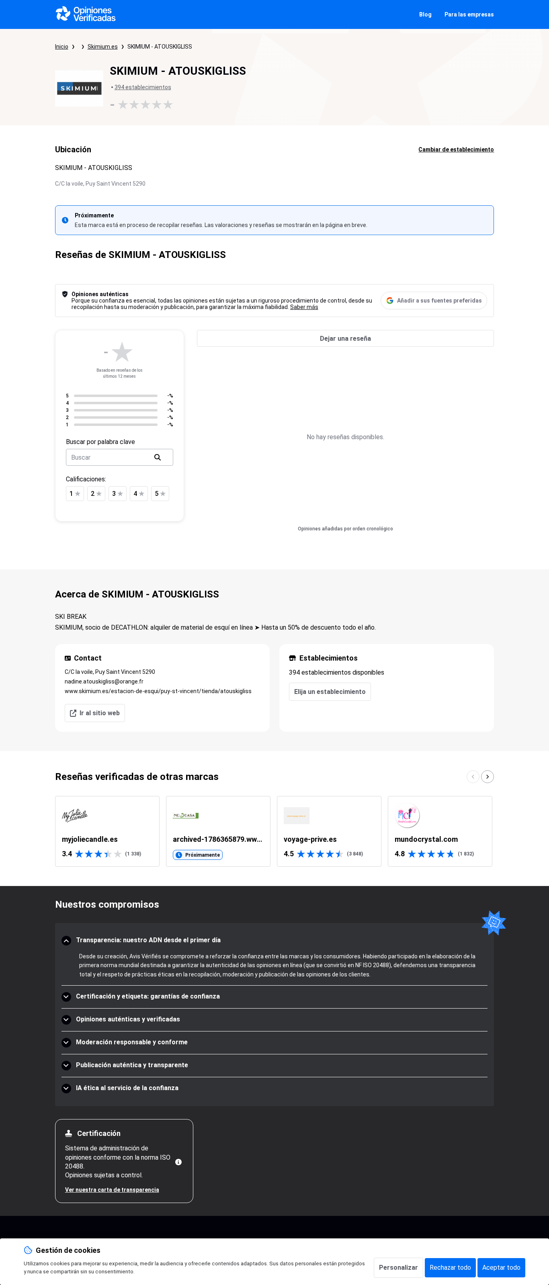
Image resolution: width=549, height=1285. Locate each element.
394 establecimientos (143, 87)
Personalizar (398, 1267)
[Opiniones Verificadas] (85, 14)
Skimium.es (103, 46)
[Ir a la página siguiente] (487, 776)
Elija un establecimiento (330, 692)
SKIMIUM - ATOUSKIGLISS (159, 46)
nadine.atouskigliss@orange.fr (104, 681)
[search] (157, 457)
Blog (425, 14)
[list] (274, 831)
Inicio (61, 46)
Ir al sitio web (100, 713)
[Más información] (178, 1162)
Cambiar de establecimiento (456, 149)
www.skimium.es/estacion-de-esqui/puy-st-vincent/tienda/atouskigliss (158, 691)
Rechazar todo (450, 1267)
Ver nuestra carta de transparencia (112, 1190)
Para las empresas (469, 14)
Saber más (304, 307)
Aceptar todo (501, 1267)
